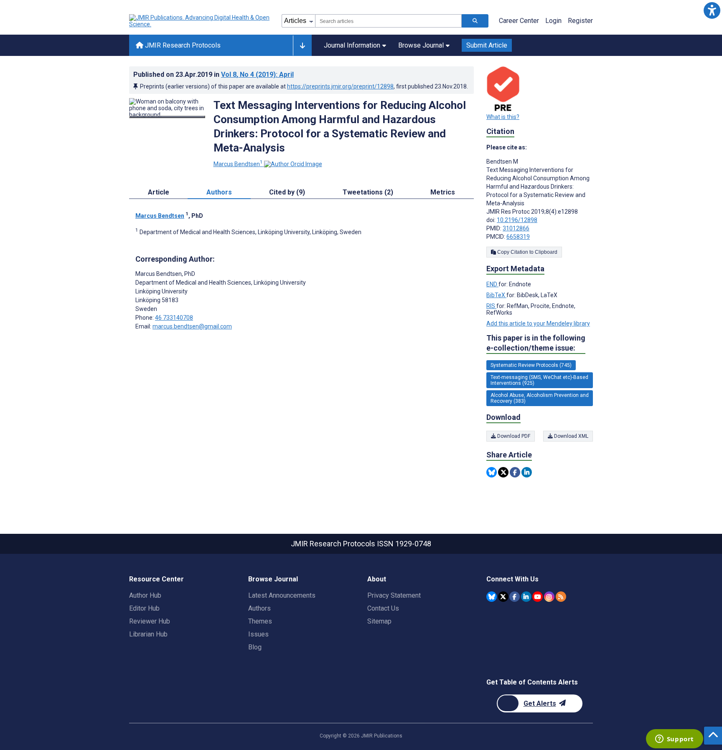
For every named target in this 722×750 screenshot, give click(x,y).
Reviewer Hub (149, 621)
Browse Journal (421, 45)
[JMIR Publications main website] (200, 21)
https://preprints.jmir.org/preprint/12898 (340, 86)
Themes (260, 621)
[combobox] (388, 21)
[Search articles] (475, 21)
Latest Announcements (281, 595)
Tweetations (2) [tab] (368, 192)
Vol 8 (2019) (257, 74)
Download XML (570, 436)
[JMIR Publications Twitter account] (503, 596)
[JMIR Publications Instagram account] (549, 596)
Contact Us (383, 608)
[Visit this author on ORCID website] (293, 164)
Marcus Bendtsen (238, 164)
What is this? (502, 117)
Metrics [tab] (442, 192)
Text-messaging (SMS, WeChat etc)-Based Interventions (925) (539, 380)
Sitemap (379, 621)
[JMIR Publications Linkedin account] (526, 596)
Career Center (519, 21)
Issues (258, 634)
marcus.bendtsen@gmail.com (192, 326)
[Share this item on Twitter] (503, 472)
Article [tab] (158, 192)
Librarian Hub (148, 634)
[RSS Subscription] (561, 596)
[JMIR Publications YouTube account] (537, 596)
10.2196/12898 (517, 220)
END (492, 284)
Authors (259, 608)
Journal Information (352, 45)
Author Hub (145, 595)
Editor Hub (144, 608)
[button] (711, 10)
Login (553, 21)
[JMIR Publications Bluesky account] (491, 596)
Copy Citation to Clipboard (526, 252)
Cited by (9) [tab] (287, 192)
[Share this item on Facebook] (515, 472)
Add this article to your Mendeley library (538, 323)
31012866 (516, 228)
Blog (255, 647)
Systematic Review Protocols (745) (531, 365)
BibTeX (496, 295)
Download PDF (513, 436)
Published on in (213, 74)
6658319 (518, 236)
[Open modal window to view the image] (167, 117)
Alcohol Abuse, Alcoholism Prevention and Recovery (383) (540, 398)
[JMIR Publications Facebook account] (514, 596)
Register (580, 21)
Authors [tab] (219, 192)
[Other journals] (302, 45)
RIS (491, 306)
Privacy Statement (394, 595)
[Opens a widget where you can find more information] (674, 739)
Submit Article (486, 45)
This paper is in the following (535, 342)
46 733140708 (174, 317)
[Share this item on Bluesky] (491, 472)
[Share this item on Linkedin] (526, 472)
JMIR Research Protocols (182, 45)
